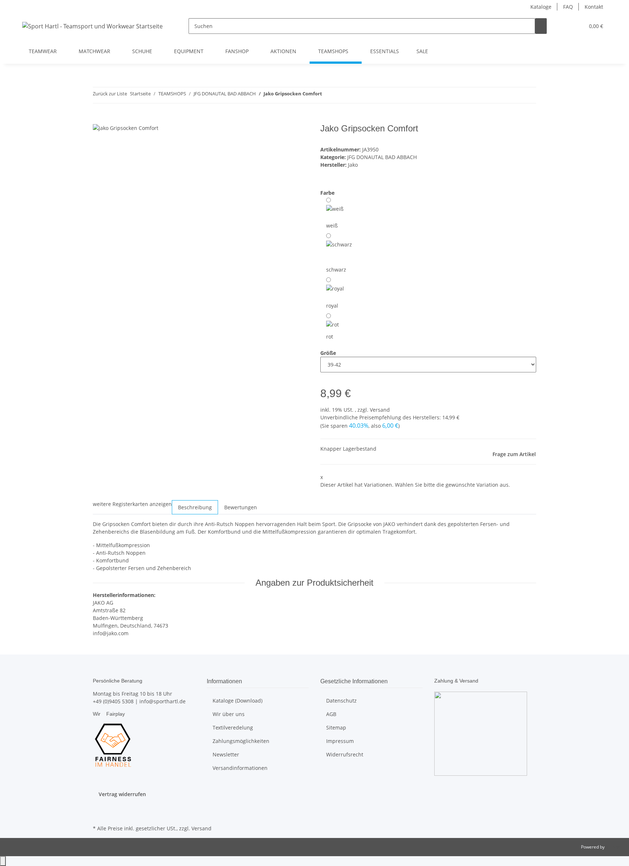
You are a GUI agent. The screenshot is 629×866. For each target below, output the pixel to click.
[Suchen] (541, 26)
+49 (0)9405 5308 (113, 701)
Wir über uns (229, 714)
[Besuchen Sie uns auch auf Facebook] (98, 806)
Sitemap (336, 727)
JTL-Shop (614, 847)
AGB (331, 714)
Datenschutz (341, 700)
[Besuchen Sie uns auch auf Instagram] (98, 815)
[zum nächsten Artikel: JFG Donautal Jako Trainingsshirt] (341, 95)
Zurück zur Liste (110, 93)
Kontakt (594, 6)
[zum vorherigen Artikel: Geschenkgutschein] (328, 95)
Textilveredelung (233, 727)
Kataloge (540, 6)
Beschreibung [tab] (195, 507)
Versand (380, 409)
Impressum (340, 741)
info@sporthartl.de (162, 701)
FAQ (568, 6)
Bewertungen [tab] (240, 507)
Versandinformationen (240, 767)
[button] (564, 26)
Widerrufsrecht (344, 754)
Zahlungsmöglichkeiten (241, 741)
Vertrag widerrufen (122, 794)
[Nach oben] (3, 861)
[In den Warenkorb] (98, 119)
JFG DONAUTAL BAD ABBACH (382, 157)
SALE (422, 51)
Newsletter (226, 754)
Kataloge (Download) (237, 700)
